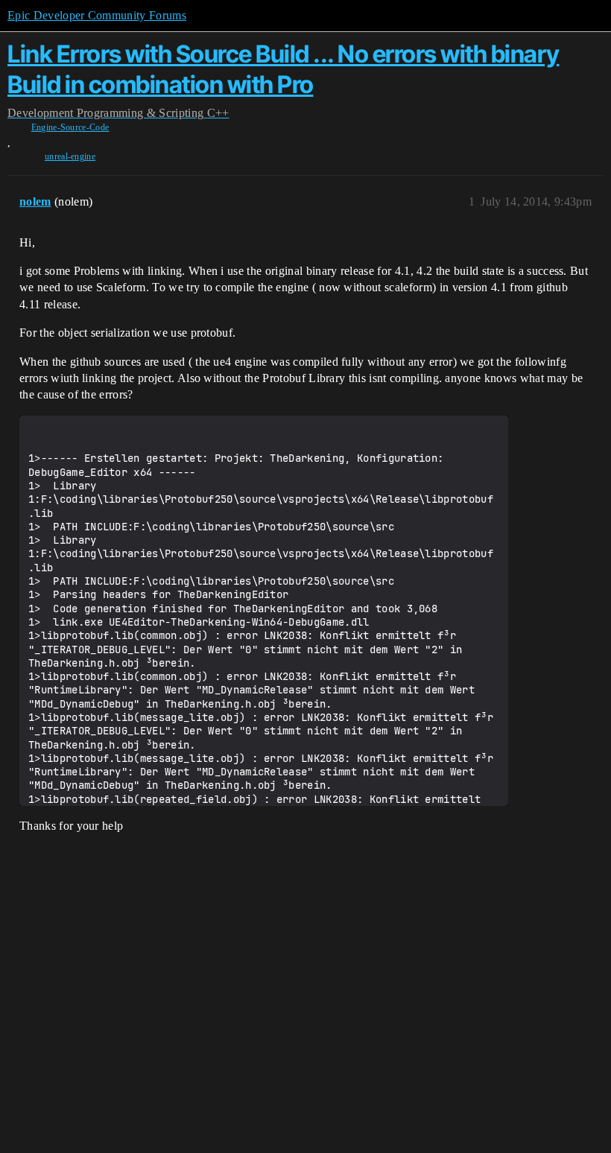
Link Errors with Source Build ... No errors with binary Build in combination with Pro (283, 68)
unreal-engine (70, 156)
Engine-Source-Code (70, 127)
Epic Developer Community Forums (96, 15)
